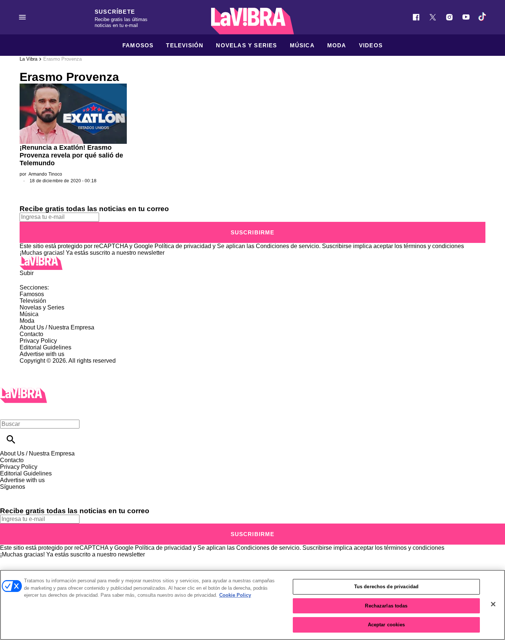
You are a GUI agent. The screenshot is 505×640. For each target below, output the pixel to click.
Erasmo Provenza (62, 59)
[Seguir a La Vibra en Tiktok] (482, 17)
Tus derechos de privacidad (386, 586)
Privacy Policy (38, 341)
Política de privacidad (183, 246)
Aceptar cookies (386, 624)
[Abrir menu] (22, 17)
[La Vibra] (252, 21)
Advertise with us (42, 354)
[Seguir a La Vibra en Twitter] (432, 17)
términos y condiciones (434, 246)
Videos (371, 45)
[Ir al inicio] (252, 263)
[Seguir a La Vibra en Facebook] (416, 17)
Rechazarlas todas (386, 606)
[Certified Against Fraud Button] (46, 367)
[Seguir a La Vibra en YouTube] (466, 17)
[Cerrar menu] (8, 411)
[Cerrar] (493, 604)
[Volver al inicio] (23, 391)
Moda (336, 45)
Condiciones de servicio (287, 246)
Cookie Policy (235, 595)
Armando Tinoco (45, 174)
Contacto (31, 334)
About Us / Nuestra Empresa (57, 327)
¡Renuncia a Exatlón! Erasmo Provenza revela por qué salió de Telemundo (71, 155)
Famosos (137, 45)
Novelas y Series (246, 45)
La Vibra (28, 59)
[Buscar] (11, 439)
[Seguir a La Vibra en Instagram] (449, 17)
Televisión (184, 45)
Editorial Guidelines (45, 347)
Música (302, 45)
